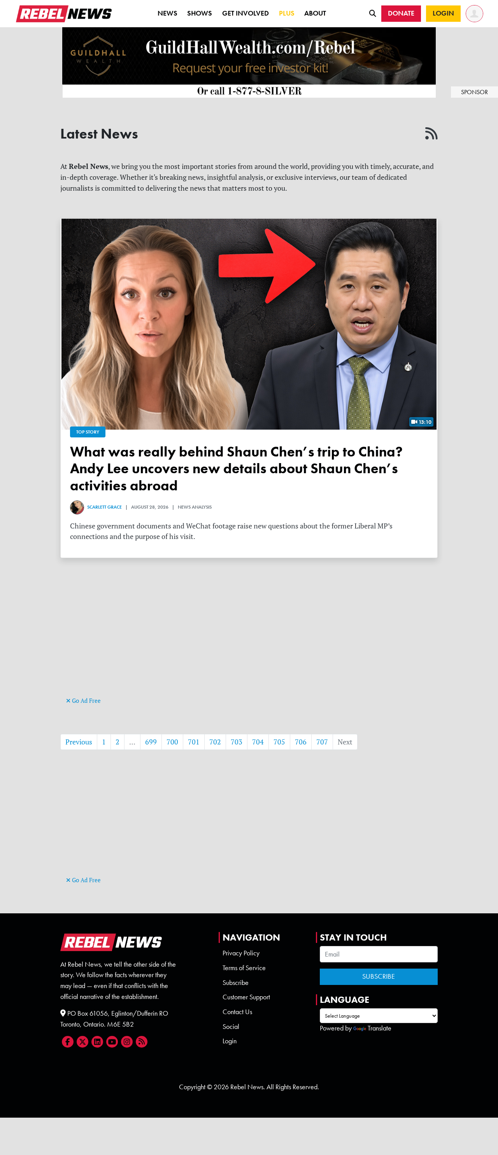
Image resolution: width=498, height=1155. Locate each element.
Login (230, 1041)
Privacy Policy (241, 953)
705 (279, 741)
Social (231, 1026)
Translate (379, 1028)
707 (322, 741)
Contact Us (237, 1011)
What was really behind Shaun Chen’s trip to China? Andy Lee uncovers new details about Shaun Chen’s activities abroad (236, 468)
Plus (287, 13)
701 (194, 741)
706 (301, 741)
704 (258, 741)
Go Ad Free (85, 700)
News (167, 13)
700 (172, 741)
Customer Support (246, 997)
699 (151, 741)
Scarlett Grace (104, 507)
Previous (78, 741)
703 (236, 741)
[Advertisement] (249, 640)
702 (215, 741)
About (315, 13)
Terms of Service (244, 967)
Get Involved (245, 13)
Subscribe (236, 982)
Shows (199, 13)
